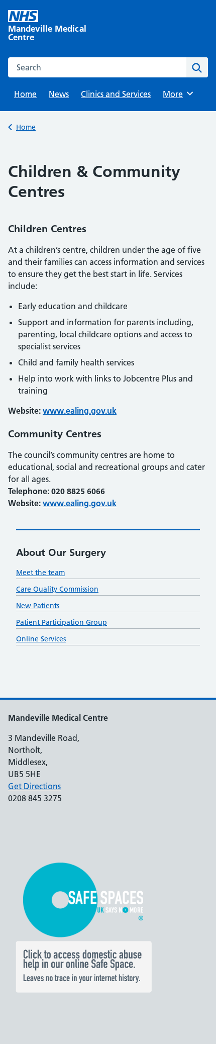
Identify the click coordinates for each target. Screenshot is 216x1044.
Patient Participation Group (61, 622)
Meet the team (40, 572)
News (59, 94)
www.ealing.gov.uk (80, 411)
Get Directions (34, 786)
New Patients (37, 605)
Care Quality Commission (57, 589)
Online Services (41, 638)
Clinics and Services (116, 94)
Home (25, 94)
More (176, 94)
